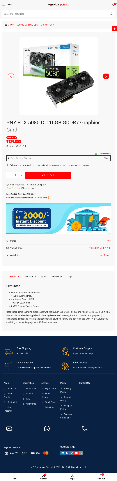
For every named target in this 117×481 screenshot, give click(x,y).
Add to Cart (48, 175)
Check (107, 158)
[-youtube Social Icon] (76, 453)
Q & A (44, 276)
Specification (30, 276)
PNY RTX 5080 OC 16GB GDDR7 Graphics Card (32, 25)
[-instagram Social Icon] (71, 453)
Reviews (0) (56, 276)
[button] (106, 76)
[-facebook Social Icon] (67, 453)
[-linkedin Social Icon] (62, 453)
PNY (108, 241)
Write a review (27, 188)
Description (14, 276)
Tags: (69, 276)
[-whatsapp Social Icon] (81, 453)
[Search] (111, 13)
